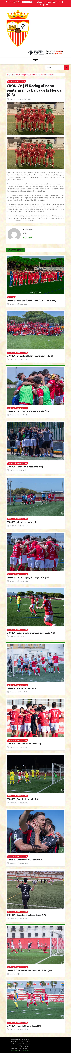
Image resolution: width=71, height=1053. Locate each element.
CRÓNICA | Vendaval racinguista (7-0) (24, 743)
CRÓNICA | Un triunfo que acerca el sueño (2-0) (28, 411)
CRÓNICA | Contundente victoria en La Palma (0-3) (29, 970)
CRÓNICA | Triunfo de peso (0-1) (21, 688)
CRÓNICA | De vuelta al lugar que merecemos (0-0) (30, 356)
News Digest (15, 1050)
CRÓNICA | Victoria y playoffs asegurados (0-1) (28, 577)
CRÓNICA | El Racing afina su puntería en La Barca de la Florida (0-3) (33, 75)
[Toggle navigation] (35, 61)
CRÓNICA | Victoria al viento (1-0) (22, 522)
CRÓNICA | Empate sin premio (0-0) (23, 799)
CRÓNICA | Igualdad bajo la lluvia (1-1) (24, 1026)
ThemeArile (25, 1050)
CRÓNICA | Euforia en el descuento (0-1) (25, 466)
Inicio (8, 75)
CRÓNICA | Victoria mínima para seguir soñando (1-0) (31, 633)
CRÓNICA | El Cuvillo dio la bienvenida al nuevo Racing (31, 300)
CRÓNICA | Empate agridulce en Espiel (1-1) (26, 915)
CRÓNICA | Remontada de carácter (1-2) (24, 859)
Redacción (13, 99)
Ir (66, 67)
